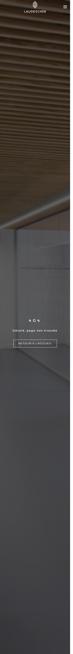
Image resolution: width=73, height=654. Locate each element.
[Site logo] (35, 7)
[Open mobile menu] (65, 7)
